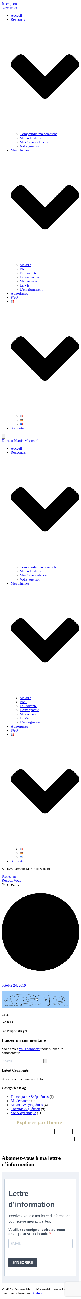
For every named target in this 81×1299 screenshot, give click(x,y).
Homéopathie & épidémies (30, 1097)
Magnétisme (28, 281)
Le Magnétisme (55, 1138)
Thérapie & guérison (25, 1109)
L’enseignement (31, 289)
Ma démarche (20, 1101)
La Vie (24, 285)
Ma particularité (31, 138)
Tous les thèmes (40, 1146)
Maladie (25, 265)
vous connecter (29, 1049)
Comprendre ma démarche (38, 134)
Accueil (16, 15)
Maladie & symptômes (27, 1105)
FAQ (14, 297)
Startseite (17, 428)
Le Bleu (15, 1130)
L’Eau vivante (19, 1138)
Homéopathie (29, 277)
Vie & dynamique (23, 1113)
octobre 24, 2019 (14, 985)
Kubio (37, 1293)
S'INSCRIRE (22, 1263)
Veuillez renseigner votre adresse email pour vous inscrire (36, 1232)
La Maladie (40, 1130)
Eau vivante (28, 273)
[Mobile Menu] (3, 436)
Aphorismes (19, 293)
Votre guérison (30, 146)
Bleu (23, 269)
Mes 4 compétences (34, 142)
